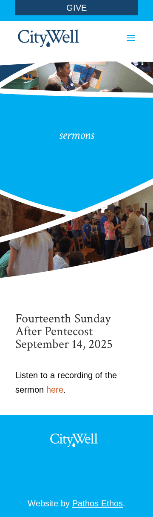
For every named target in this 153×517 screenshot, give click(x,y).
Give (76, 7)
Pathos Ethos (97, 503)
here (54, 389)
